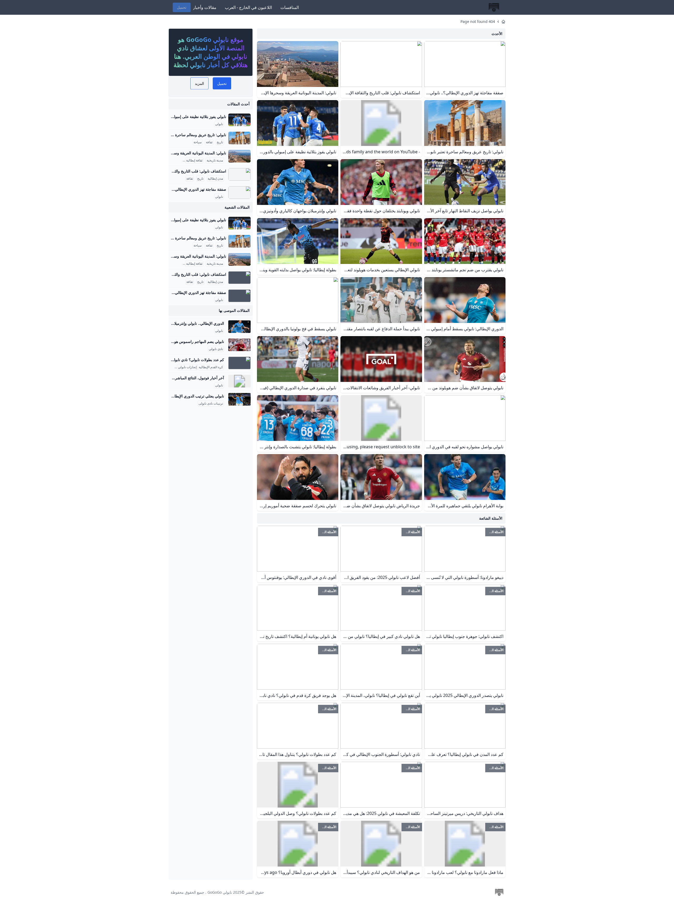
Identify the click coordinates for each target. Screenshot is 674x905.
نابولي (219, 124)
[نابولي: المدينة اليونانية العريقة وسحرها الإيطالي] (239, 156)
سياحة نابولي (173, 160)
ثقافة (209, 142)
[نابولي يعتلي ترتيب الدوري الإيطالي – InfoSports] (239, 399)
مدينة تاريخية (215, 160)
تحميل (181, 7)
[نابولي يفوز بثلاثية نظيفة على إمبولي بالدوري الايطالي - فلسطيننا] (239, 120)
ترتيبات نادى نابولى (211, 403)
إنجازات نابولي (187, 367)
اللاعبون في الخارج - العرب (248, 7)
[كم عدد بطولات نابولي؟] (239, 363)
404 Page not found (477, 21)
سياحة (198, 142)
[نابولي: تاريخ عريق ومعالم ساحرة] (239, 138)
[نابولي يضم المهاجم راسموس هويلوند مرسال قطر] (239, 344)
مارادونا (171, 367)
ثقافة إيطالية (194, 160)
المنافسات (289, 7)
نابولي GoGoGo (219, 892)
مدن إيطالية (215, 178)
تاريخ (220, 142)
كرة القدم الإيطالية (211, 367)
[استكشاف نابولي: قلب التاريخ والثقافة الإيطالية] (239, 174)
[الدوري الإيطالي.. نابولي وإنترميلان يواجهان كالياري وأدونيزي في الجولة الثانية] (239, 326)
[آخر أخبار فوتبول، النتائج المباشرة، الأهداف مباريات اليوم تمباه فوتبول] (239, 381)
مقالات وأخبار (204, 7)
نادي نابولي (216, 349)
